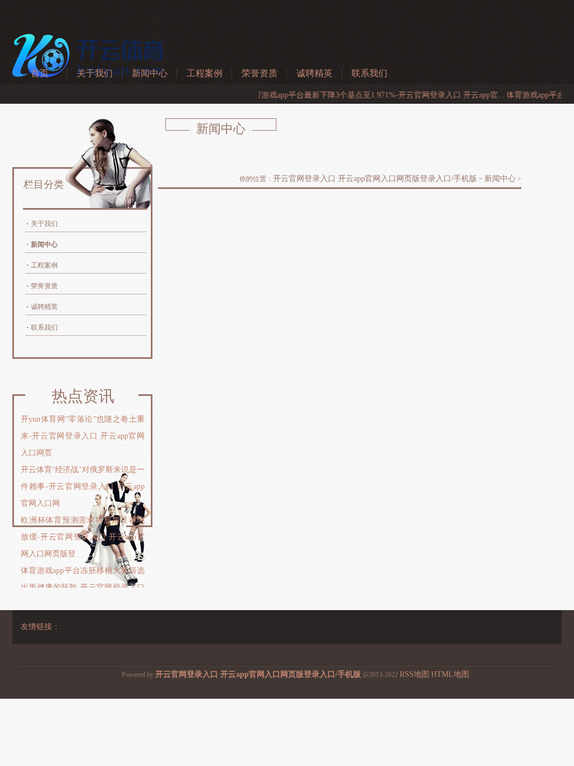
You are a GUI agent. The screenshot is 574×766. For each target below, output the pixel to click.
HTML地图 (450, 674)
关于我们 (95, 73)
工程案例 (205, 73)
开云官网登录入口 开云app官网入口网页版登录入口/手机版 (375, 178)
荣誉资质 (259, 73)
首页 (40, 73)
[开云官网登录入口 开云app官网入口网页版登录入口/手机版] (90, 84)
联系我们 (369, 73)
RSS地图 (414, 674)
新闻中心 (150, 73)
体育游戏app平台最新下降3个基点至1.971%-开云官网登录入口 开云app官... (364, 95)
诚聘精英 (314, 73)
